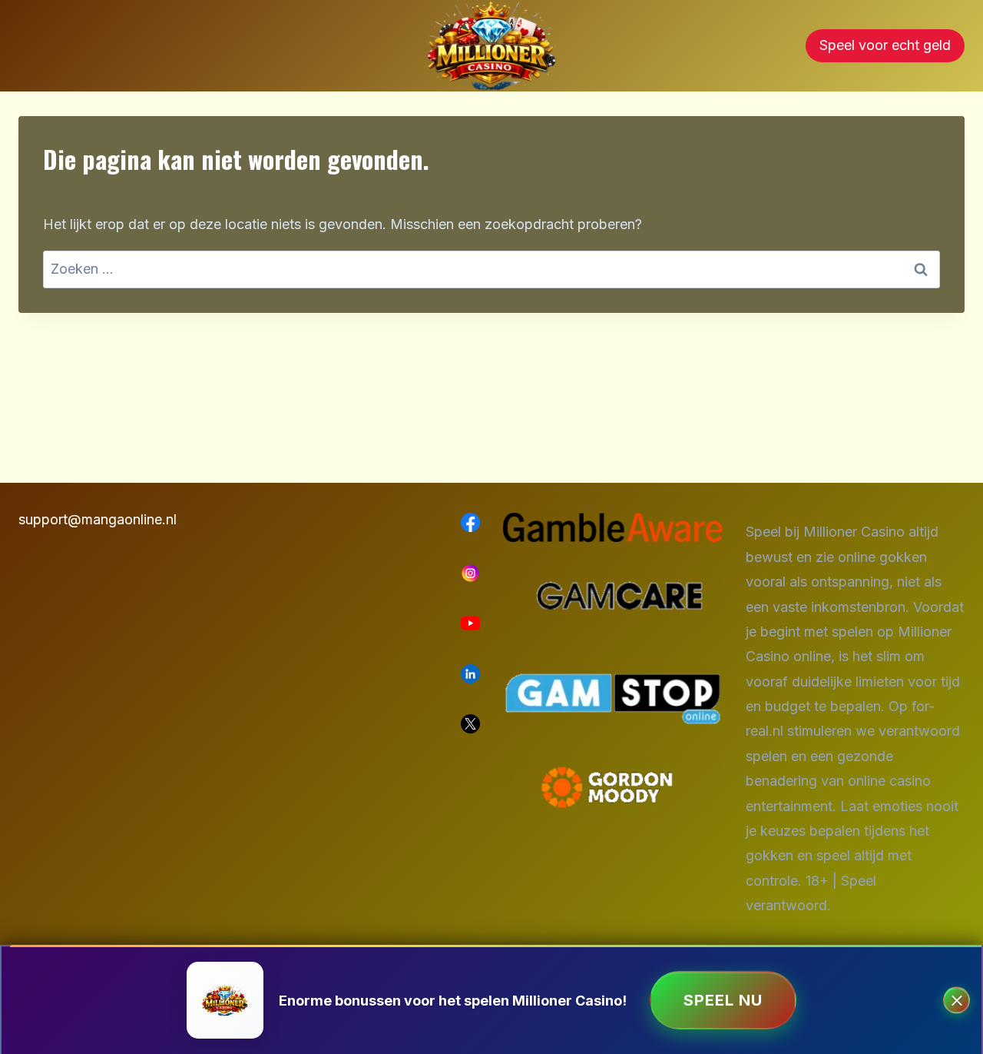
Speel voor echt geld (885, 45)
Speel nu (723, 1000)
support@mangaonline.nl (97, 519)
